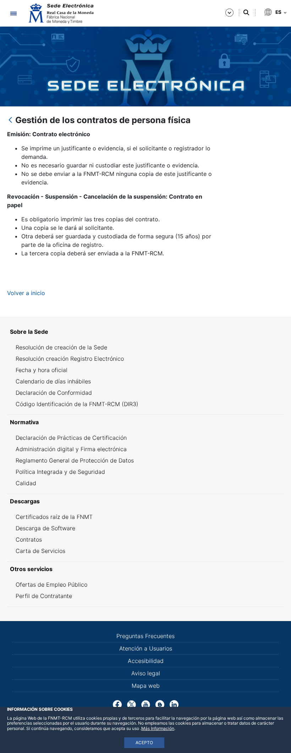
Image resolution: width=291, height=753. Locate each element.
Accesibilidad (146, 660)
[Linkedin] (174, 704)
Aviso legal (145, 673)
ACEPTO (144, 742)
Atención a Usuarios (145, 648)
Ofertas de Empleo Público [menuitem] (51, 584)
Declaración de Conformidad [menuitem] (54, 392)
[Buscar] (246, 12)
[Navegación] (13, 13)
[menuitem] (145, 332)
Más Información (157, 728)
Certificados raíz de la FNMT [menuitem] (54, 516)
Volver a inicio (26, 293)
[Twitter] (131, 704)
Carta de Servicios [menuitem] (40, 550)
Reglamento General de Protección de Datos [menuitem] (75, 460)
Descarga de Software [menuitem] (45, 528)
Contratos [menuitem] (29, 539)
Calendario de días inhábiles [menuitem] (53, 381)
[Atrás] (10, 120)
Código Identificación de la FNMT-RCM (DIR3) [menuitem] (77, 404)
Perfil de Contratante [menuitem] (44, 595)
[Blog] (159, 704)
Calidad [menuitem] (26, 483)
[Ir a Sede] (60, 13)
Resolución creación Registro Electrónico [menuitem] (70, 358)
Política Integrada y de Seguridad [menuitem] (60, 471)
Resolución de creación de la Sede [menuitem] (61, 347)
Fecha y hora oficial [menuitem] (41, 369)
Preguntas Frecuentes (145, 636)
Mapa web (146, 685)
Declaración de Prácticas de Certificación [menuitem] (71, 437)
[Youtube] (145, 704)
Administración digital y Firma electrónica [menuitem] (71, 449)
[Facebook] (117, 704)
